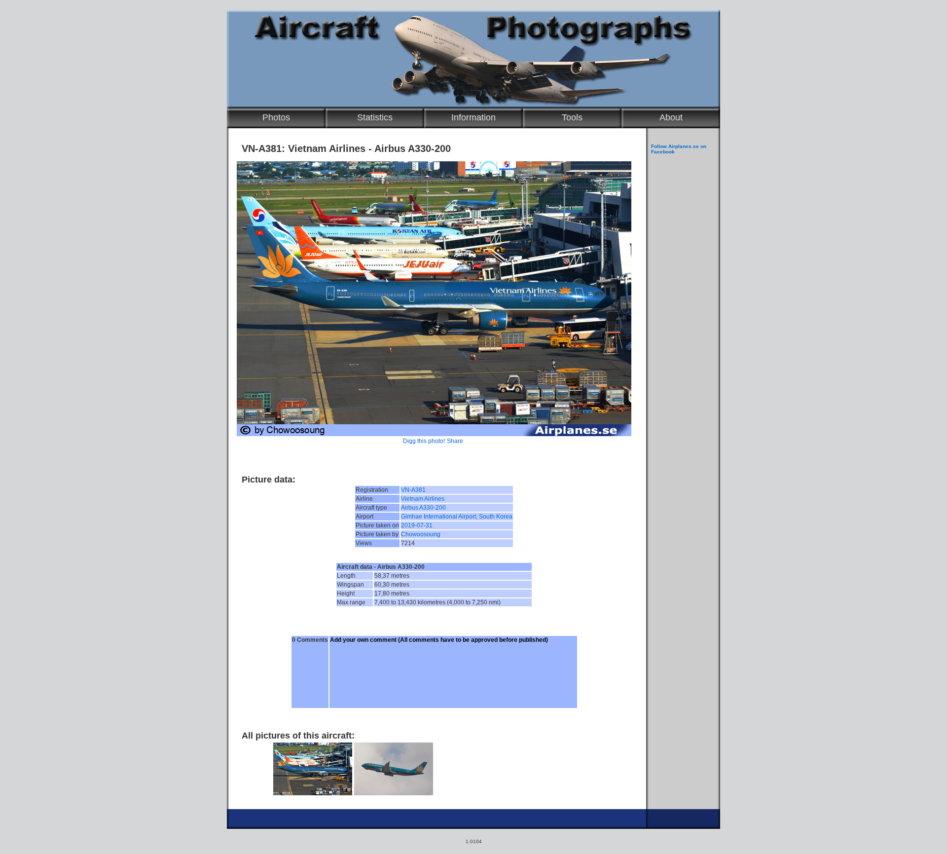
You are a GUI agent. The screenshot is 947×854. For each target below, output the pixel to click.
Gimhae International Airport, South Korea (456, 516)
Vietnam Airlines (422, 498)
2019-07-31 (417, 525)
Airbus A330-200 (423, 507)
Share (455, 441)
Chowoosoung (420, 534)
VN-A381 (413, 489)
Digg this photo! (424, 441)
